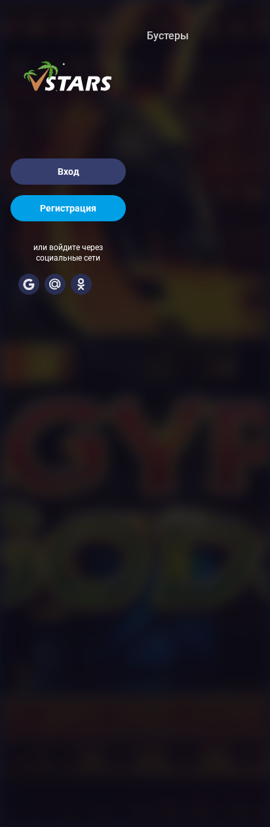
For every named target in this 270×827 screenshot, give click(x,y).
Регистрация (68, 208)
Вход (68, 171)
